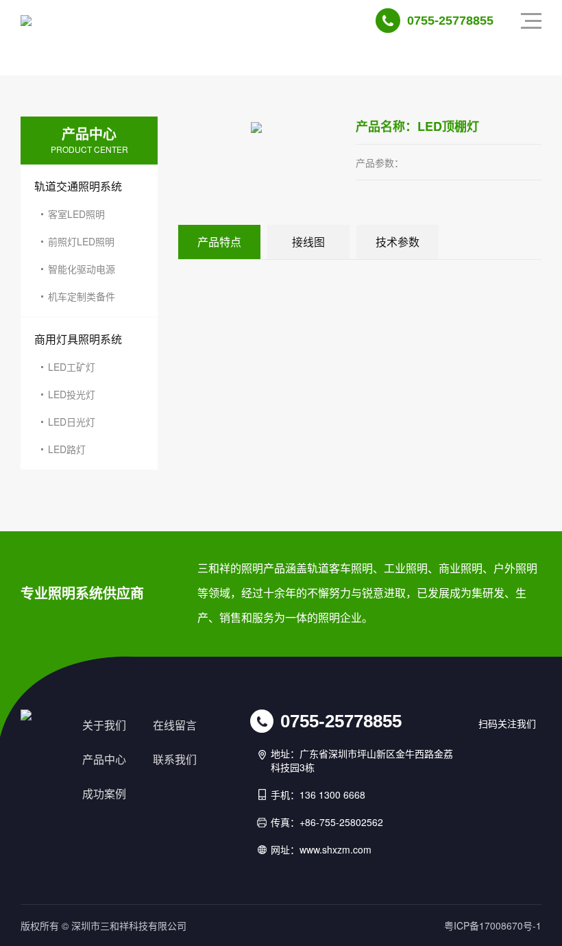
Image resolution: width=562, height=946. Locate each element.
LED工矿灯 (71, 367)
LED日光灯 (71, 421)
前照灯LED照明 (81, 241)
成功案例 (104, 793)
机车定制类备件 (81, 296)
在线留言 (175, 725)
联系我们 (175, 759)
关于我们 (104, 725)
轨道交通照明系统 (78, 186)
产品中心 (104, 759)
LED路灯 (67, 449)
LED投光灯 (71, 394)
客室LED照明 (76, 214)
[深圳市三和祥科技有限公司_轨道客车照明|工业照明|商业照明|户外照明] (26, 20)
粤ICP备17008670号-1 (492, 925)
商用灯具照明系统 (78, 339)
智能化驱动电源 (81, 269)
